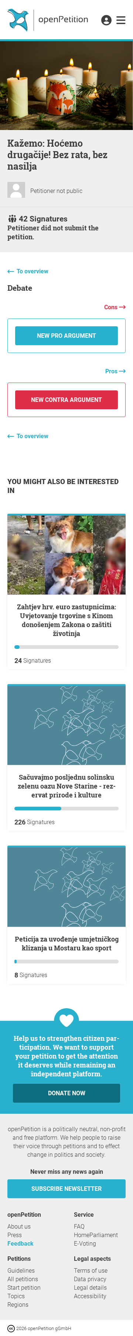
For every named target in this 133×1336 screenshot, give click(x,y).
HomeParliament (96, 1235)
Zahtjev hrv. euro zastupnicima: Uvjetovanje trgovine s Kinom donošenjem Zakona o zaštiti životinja (66, 620)
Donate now (66, 1093)
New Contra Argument (66, 399)
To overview (32, 271)
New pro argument (66, 335)
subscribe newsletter (66, 1188)
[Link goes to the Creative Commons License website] (11, 1328)
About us (19, 1226)
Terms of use (91, 1270)
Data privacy (90, 1279)
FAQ (79, 1226)
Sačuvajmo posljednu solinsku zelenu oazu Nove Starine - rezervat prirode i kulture (67, 786)
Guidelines (21, 1270)
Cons (111, 307)
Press (14, 1235)
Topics (16, 1296)
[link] (121, 20)
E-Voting (85, 1243)
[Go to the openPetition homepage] (48, 19)
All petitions (22, 1279)
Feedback (20, 1243)
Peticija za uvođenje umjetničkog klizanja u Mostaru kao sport (67, 943)
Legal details (90, 1287)
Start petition (24, 1287)
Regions (17, 1304)
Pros (112, 371)
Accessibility (90, 1296)
